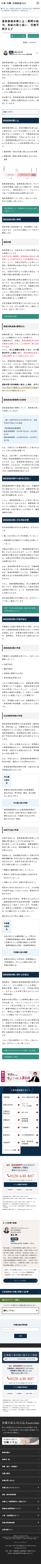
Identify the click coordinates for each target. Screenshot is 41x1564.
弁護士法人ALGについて (11, 1487)
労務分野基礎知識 (8, 1522)
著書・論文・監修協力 (10, 1466)
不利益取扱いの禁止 (11, 1057)
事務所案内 (6, 1452)
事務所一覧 (6, 1459)
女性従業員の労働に (15, 1292)
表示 (10, 112)
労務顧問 (10, 1190)
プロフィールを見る (20, 1280)
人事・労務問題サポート (10, 1515)
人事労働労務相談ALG (13, 3)
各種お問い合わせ (8, 1480)
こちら (23, 1209)
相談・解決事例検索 (9, 1494)
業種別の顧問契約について (11, 1508)
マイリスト (34, 36)
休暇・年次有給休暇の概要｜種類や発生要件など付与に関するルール (20, 609)
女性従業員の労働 (10, 316)
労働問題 (19, 1190)
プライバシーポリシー (20, 1542)
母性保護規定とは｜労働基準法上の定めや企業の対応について (20, 210)
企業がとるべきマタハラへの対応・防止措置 (19, 1050)
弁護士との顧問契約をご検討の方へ (14, 1501)
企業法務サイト (7, 1529)
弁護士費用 (29, 1190)
